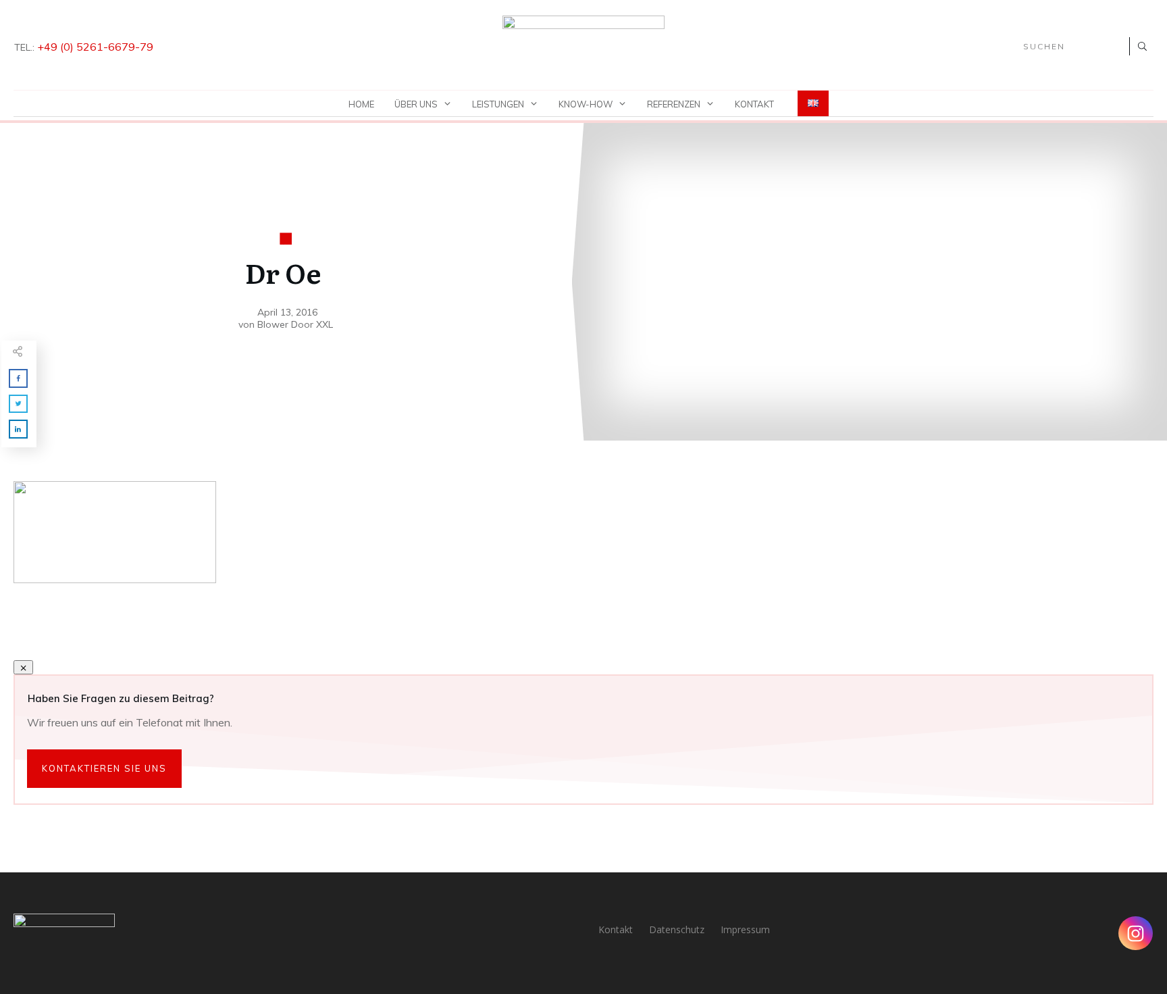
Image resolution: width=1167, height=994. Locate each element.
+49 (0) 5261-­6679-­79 (95, 46)
